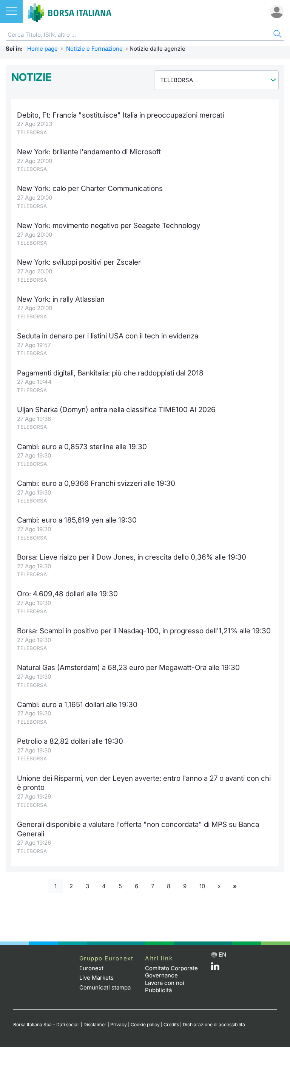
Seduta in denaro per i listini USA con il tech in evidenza (107, 336)
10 (202, 886)
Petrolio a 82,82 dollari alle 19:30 (70, 741)
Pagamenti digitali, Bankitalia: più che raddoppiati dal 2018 (110, 373)
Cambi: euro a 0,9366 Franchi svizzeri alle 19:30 (96, 483)
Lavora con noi (164, 982)
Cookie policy (145, 1024)
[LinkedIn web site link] (215, 968)
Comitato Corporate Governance (171, 972)
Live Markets (96, 977)
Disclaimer (94, 1024)
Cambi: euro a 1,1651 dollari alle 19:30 (77, 704)
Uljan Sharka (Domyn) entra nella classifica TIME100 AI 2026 (116, 409)
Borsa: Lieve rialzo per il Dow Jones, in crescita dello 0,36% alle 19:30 (131, 557)
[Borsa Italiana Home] (70, 11)
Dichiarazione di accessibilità (214, 1024)
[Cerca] (276, 35)
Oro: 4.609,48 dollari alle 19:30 (67, 593)
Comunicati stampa (105, 987)
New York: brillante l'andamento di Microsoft (89, 151)
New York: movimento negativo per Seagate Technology (108, 225)
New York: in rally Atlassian (61, 299)
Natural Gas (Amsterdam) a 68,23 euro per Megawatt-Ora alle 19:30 (128, 667)
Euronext (91, 968)
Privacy (118, 1024)
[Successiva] (219, 886)
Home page (42, 48)
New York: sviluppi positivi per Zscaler (79, 262)
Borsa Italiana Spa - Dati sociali (46, 1024)
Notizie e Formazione (94, 48)
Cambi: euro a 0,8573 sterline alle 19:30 (82, 446)
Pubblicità (158, 990)
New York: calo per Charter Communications (90, 188)
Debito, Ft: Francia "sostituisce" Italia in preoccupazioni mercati (120, 115)
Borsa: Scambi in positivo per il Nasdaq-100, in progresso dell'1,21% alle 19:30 (144, 631)
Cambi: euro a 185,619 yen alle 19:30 (77, 520)
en (222, 954)
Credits (171, 1024)
